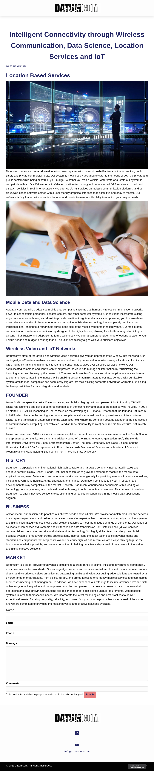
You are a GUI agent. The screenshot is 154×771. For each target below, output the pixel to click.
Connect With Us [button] (16, 65)
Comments (12, 683)
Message (11, 643)
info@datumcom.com (76, 751)
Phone (10, 633)
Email (9, 623)
